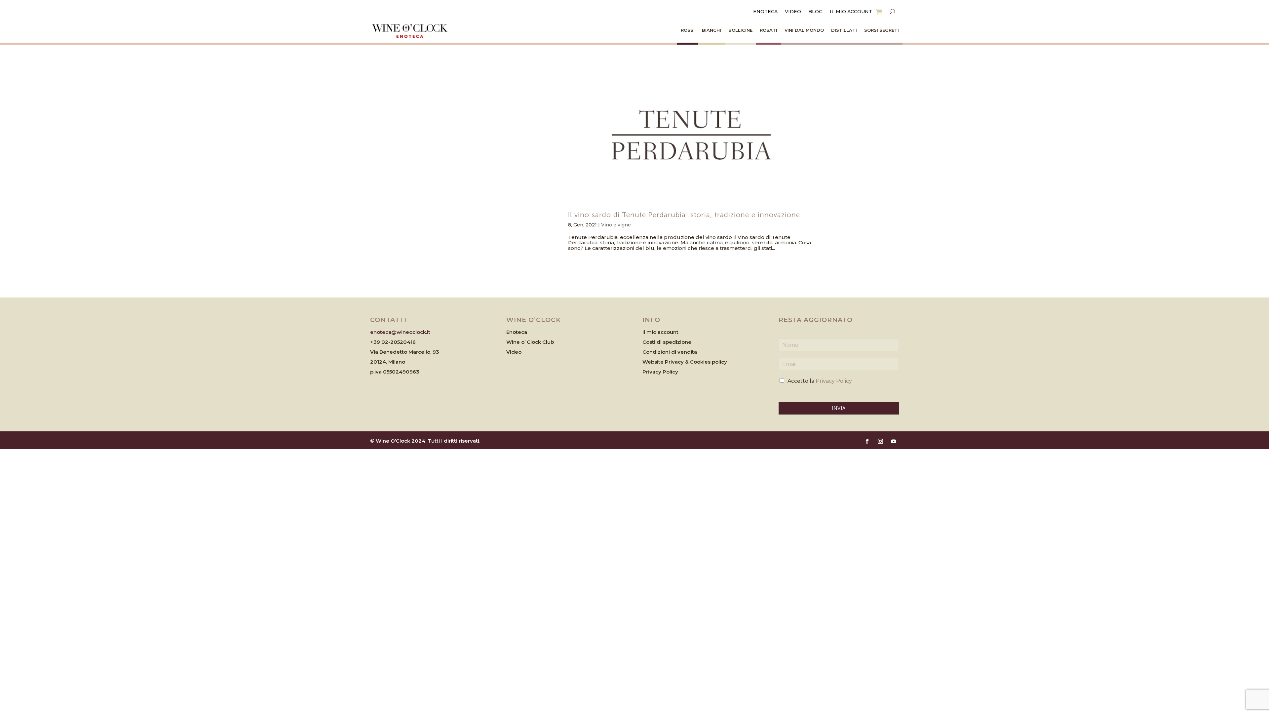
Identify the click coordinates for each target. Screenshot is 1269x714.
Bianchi (711, 30)
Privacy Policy (660, 372)
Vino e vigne (616, 225)
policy (719, 362)
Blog (815, 12)
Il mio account (851, 12)
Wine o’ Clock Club (530, 342)
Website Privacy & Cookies (677, 362)
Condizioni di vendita (669, 352)
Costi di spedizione (666, 342)
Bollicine (740, 30)
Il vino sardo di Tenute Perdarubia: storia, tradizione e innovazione (684, 215)
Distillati (844, 30)
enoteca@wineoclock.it (400, 332)
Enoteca (765, 12)
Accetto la (820, 381)
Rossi (688, 30)
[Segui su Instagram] (880, 441)
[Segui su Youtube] (893, 441)
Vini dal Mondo (804, 30)
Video (793, 12)
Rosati (768, 30)
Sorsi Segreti (881, 30)
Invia (839, 408)
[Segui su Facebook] (867, 441)
